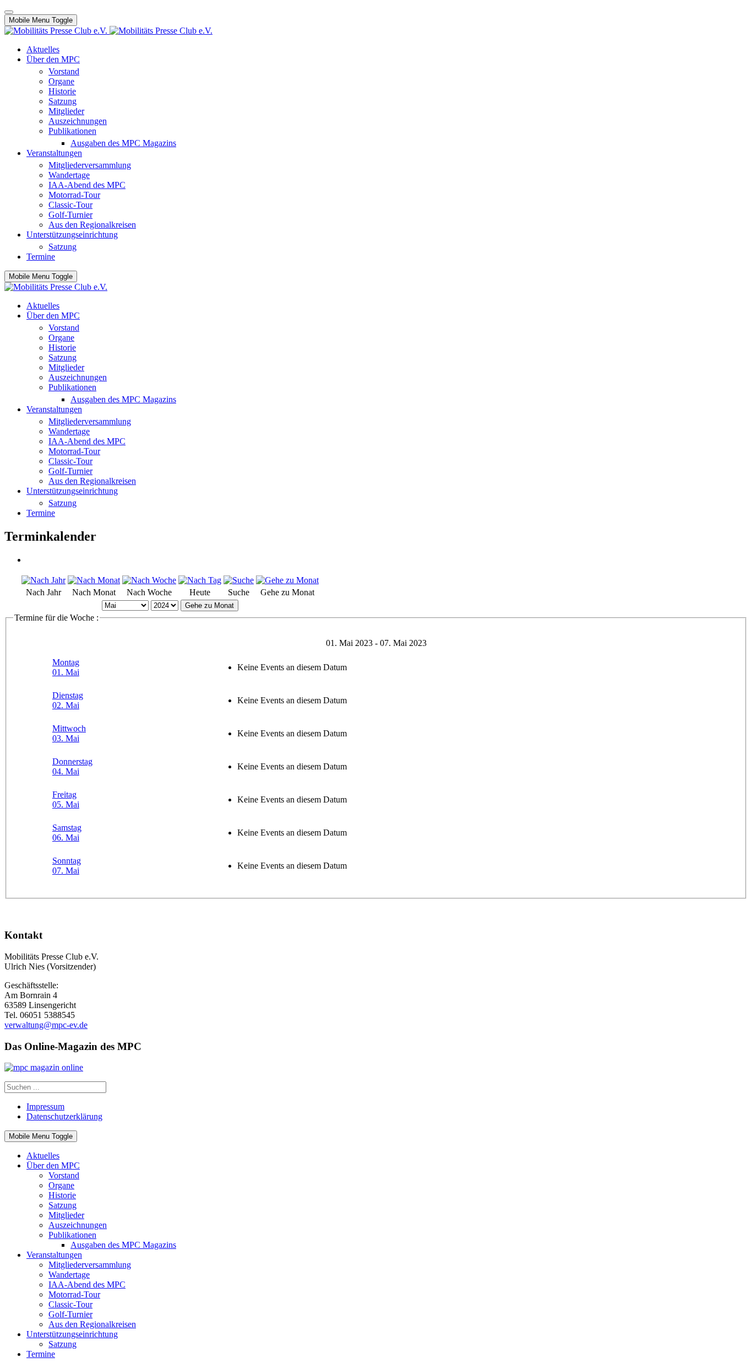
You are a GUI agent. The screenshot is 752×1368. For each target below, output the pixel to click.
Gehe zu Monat (209, 605)
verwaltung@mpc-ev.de (46, 1025)
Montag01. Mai (65, 667)
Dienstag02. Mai (67, 700)
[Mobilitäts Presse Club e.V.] (108, 30)
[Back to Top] (8, 12)
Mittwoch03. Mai (69, 733)
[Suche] (239, 580)
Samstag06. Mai (66, 832)
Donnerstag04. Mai (72, 766)
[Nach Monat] (94, 580)
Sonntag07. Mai (66, 865)
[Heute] (199, 580)
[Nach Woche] (149, 580)
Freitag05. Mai (65, 799)
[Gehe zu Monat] (287, 580)
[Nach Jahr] (43, 580)
